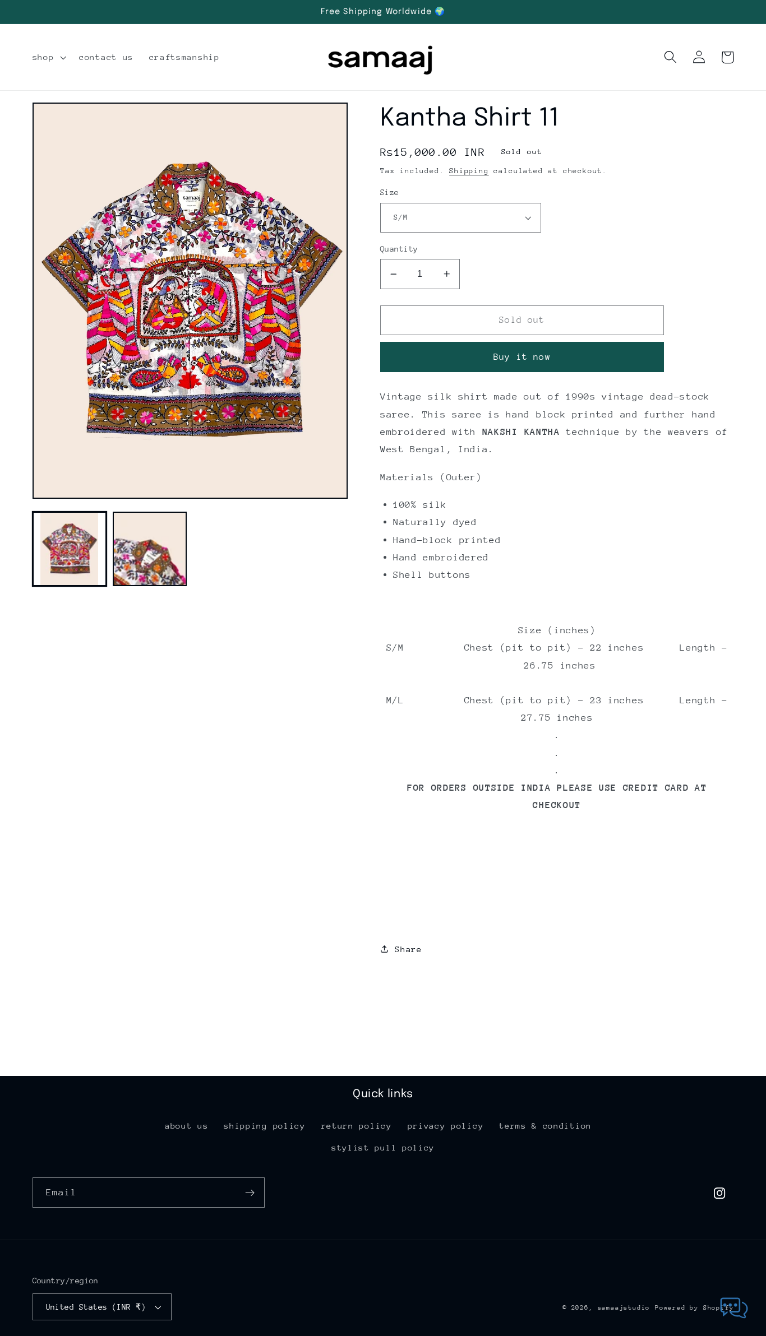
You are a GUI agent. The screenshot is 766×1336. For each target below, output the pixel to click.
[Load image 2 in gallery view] (150, 549)
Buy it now (522, 357)
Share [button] (408, 949)
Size (389, 192)
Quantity (399, 248)
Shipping (468, 170)
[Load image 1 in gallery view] (70, 549)
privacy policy (446, 1125)
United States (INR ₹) (96, 1306)
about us (187, 1125)
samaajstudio (624, 1307)
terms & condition (545, 1125)
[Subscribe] (250, 1192)
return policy (356, 1125)
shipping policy (264, 1125)
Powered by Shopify (694, 1307)
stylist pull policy (383, 1147)
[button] (48, 57)
